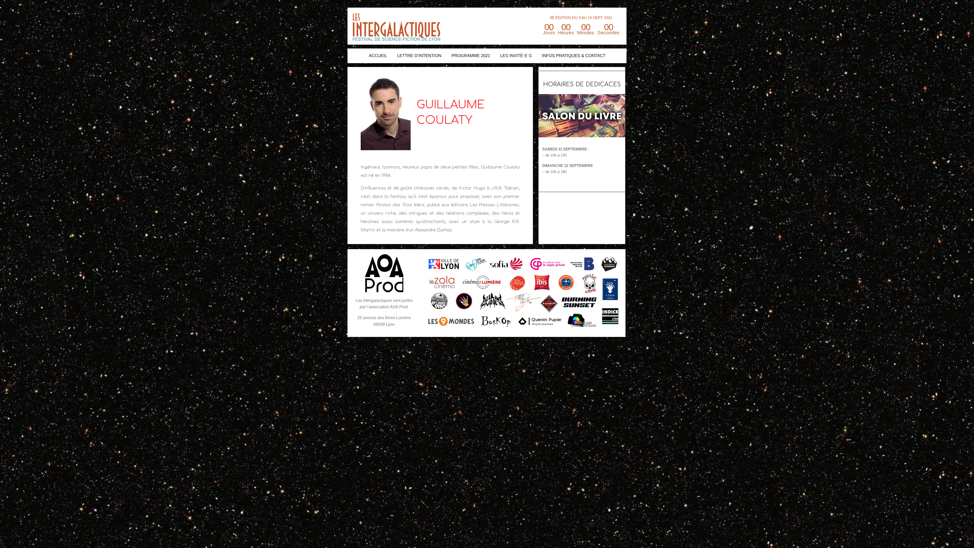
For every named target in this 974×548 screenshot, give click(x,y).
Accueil (378, 55)
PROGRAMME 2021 (470, 55)
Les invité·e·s (516, 55)
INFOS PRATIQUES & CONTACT (573, 55)
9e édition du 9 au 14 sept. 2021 (581, 17)
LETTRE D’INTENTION (419, 55)
